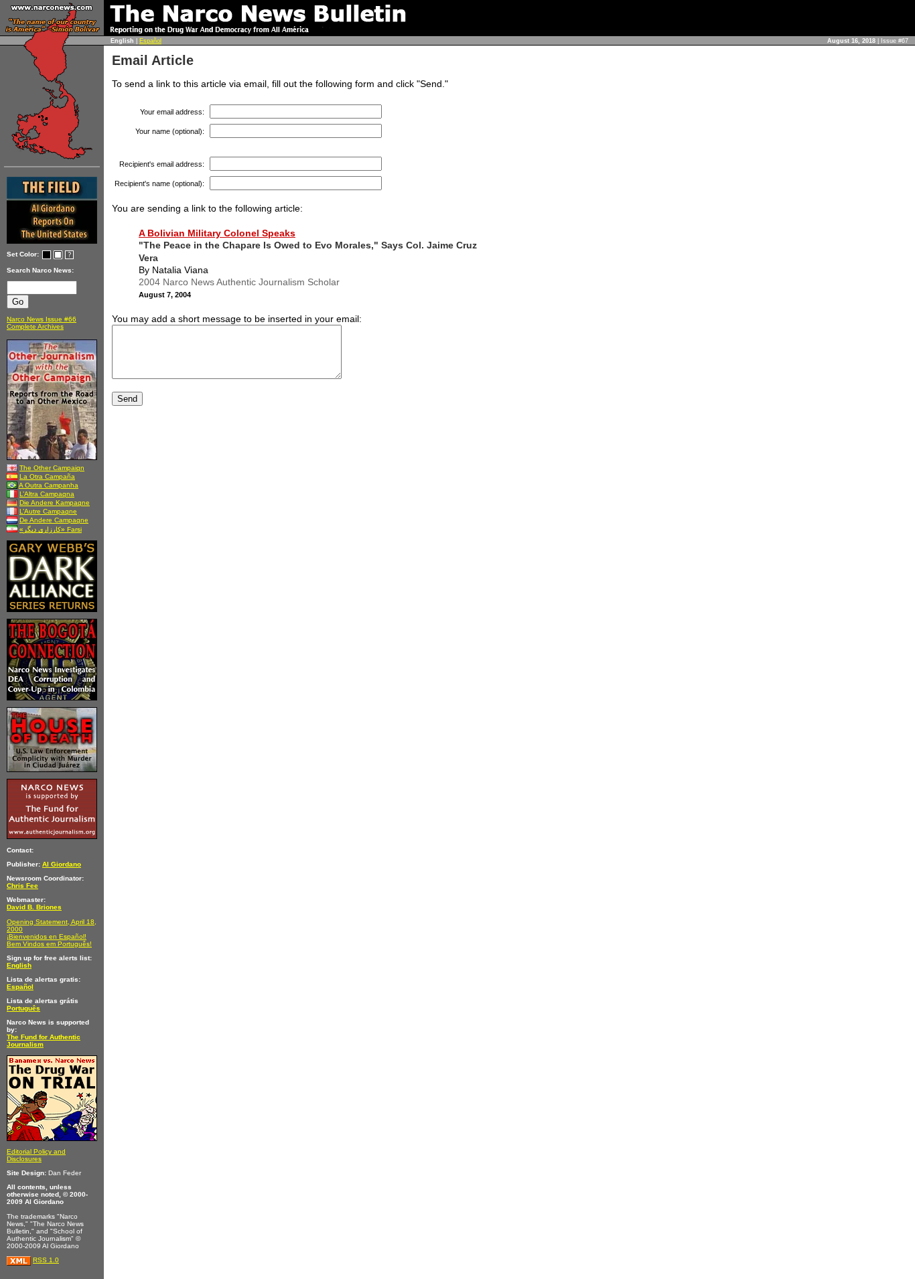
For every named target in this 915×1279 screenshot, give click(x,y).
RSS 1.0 (46, 1260)
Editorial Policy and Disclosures (36, 1155)
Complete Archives (35, 326)
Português (23, 1008)
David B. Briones (34, 907)
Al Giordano (61, 864)
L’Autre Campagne (48, 511)
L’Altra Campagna (46, 494)
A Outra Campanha (48, 485)
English (19, 965)
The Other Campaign (51, 467)
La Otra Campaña (47, 476)
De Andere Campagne (53, 520)
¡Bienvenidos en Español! (46, 936)
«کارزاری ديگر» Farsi (50, 529)
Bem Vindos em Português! (49, 944)
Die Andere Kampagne (54, 502)
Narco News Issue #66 (41, 319)
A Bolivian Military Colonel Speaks (217, 233)
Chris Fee (22, 885)
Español (150, 40)
